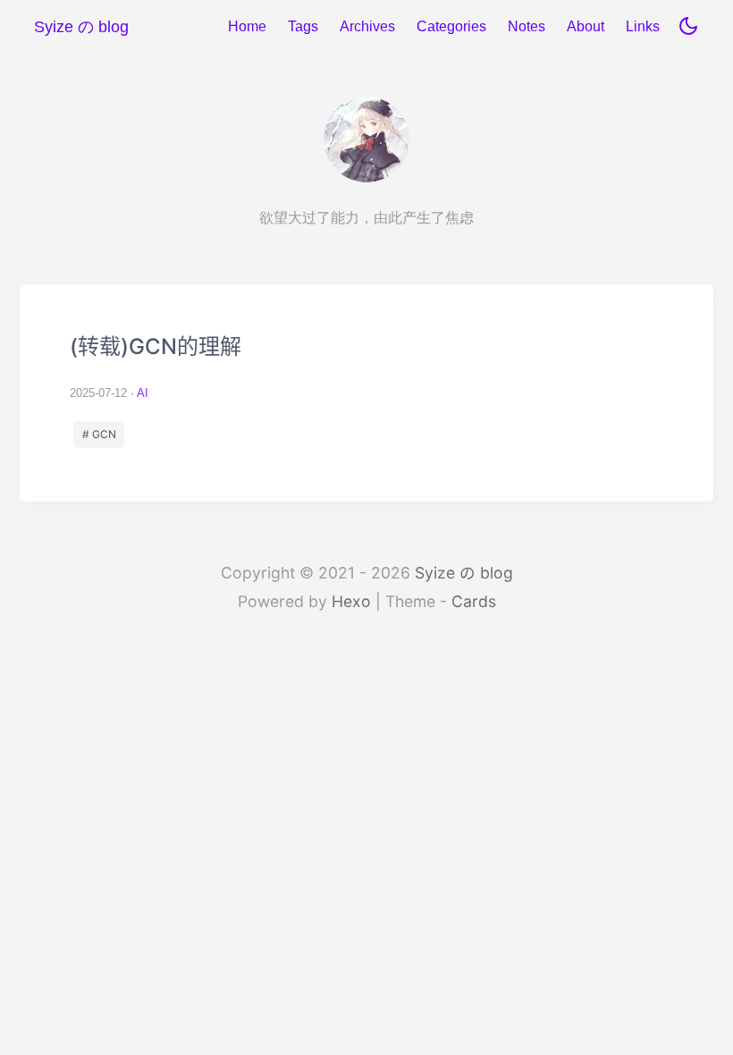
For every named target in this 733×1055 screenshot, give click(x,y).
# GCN (99, 434)
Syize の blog (464, 572)
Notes (526, 26)
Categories (451, 26)
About (585, 26)
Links (643, 26)
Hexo (351, 601)
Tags (303, 26)
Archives (367, 26)
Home (247, 26)
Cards (473, 601)
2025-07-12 (98, 393)
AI (142, 393)
